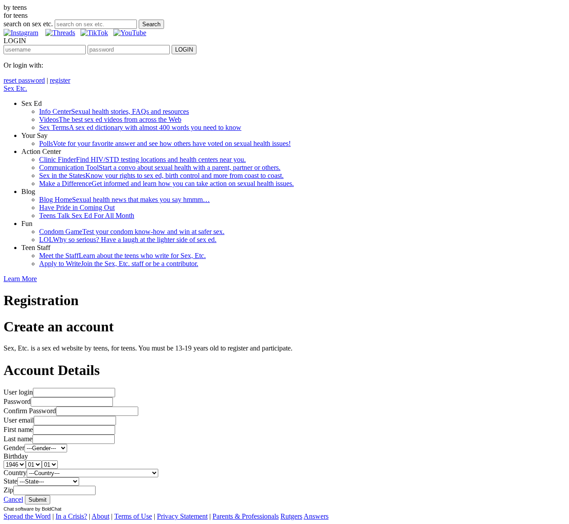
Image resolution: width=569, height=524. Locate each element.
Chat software (19, 509)
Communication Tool (159, 167)
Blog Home (124, 199)
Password (17, 401)
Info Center (114, 111)
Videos (110, 119)
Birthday (16, 456)
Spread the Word (27, 516)
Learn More (20, 278)
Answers (316, 516)
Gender (14, 447)
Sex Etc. (15, 88)
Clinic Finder (142, 159)
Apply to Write (118, 263)
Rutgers (291, 516)
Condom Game (131, 231)
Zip (8, 490)
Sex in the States (161, 175)
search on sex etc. (28, 24)
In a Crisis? (71, 516)
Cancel (13, 499)
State (10, 481)
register (60, 80)
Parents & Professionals (245, 516)
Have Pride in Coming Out (77, 207)
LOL (127, 239)
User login (18, 392)
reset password (24, 80)
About (100, 516)
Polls (165, 143)
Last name (18, 439)
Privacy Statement (182, 516)
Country (15, 472)
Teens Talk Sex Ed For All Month (86, 215)
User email (19, 420)
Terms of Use (133, 516)
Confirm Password (30, 411)
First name (18, 429)
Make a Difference (166, 183)
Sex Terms (140, 127)
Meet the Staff (122, 255)
